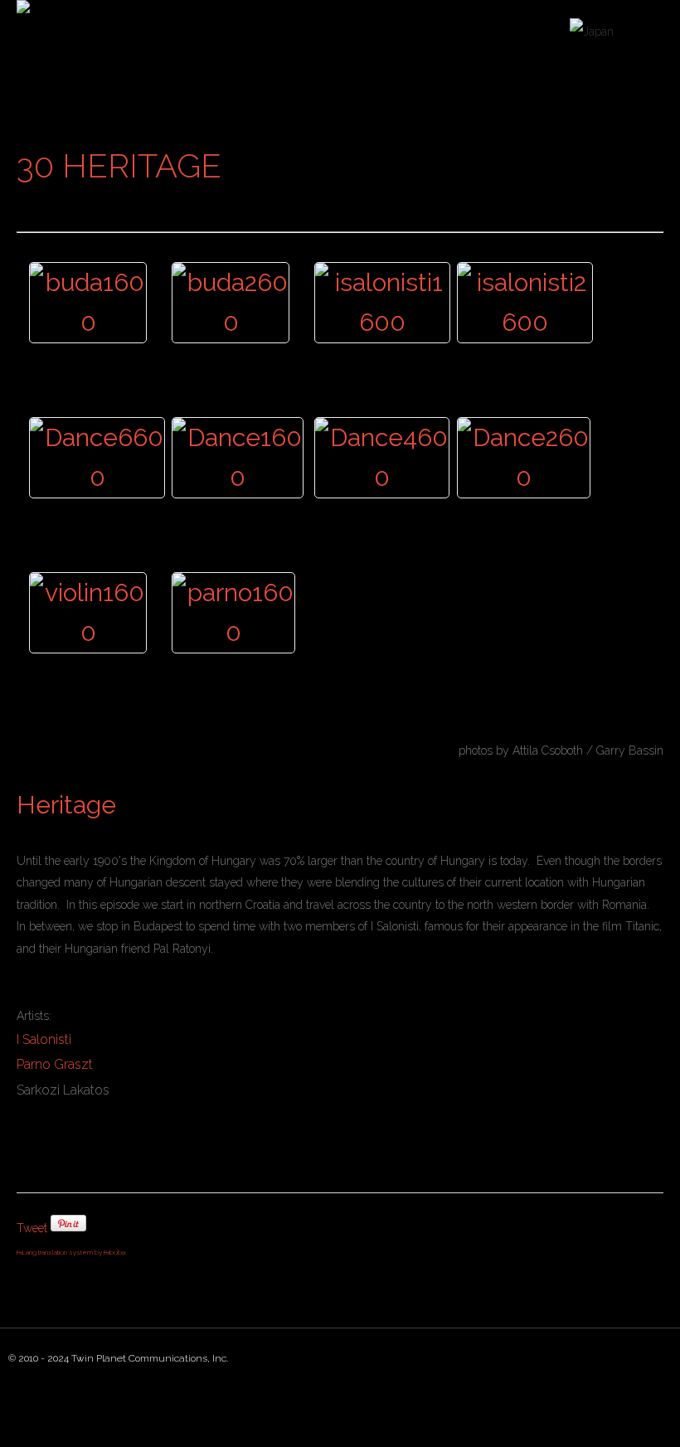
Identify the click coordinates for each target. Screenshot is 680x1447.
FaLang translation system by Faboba (71, 1252)
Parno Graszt (55, 1064)
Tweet (32, 1228)
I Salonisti (44, 1039)
